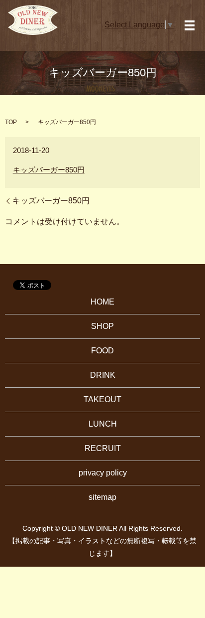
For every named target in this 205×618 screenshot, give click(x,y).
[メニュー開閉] (190, 25)
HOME (102, 302)
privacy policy (103, 472)
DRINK (102, 375)
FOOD (102, 350)
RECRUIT (103, 448)
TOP (11, 122)
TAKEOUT (102, 399)
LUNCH (103, 424)
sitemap (102, 497)
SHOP (102, 326)
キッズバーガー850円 (49, 169)
